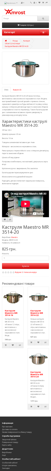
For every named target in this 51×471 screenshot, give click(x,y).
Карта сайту (6, 445)
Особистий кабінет (10, 463)
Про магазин (7, 426)
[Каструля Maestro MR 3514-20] (25, 68)
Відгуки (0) (17, 90)
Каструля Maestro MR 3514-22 (36, 312)
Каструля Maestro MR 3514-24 (36, 374)
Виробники (7, 452)
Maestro (14, 237)
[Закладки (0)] (39, 3)
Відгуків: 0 (19, 272)
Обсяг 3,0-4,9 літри (12, 43)
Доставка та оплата (9, 429)
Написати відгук (30, 272)
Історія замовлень (9, 465)
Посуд (15, 41)
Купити (25, 266)
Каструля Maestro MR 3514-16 (11, 312)
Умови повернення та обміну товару (17, 432)
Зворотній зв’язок (9, 439)
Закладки (6, 468)
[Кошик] (43, 3)
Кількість (5, 253)
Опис (6, 90)
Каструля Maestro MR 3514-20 (16, 46)
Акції (4, 455)
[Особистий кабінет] (35, 3)
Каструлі (26, 41)
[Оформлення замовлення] (47, 3)
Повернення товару (10, 442)
